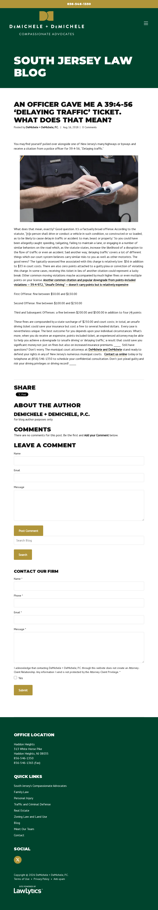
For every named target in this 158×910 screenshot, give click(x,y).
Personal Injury (23, 798)
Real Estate (21, 810)
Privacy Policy (41, 879)
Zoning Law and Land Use (30, 816)
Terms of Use (21, 879)
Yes (20, 678)
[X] (18, 860)
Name (17, 453)
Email (17, 470)
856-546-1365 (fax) (27, 763)
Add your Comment (96, 435)
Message (19, 487)
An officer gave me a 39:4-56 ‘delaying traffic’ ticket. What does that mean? (73, 112)
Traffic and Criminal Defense (32, 804)
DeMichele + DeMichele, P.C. (42, 127)
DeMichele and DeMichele (105, 349)
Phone (18, 595)
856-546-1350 (79, 4)
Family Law (21, 792)
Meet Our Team (24, 829)
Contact (19, 835)
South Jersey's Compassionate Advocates (40, 786)
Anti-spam (59, 879)
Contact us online (115, 354)
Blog (17, 823)
